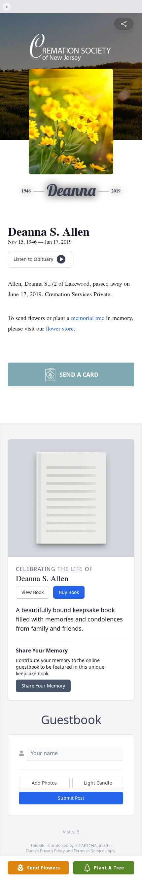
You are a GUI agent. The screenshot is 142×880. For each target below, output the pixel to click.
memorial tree (87, 318)
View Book (32, 592)
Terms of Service (89, 851)
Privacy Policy (52, 851)
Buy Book (69, 592)
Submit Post (71, 798)
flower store (60, 328)
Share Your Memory (43, 686)
